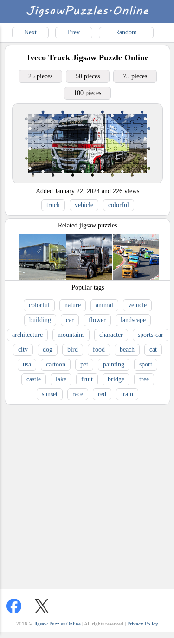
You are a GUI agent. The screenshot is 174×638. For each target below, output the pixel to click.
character (111, 334)
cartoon (55, 364)
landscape (133, 319)
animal (104, 305)
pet (84, 364)
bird (72, 349)
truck (53, 205)
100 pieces (87, 92)
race (77, 394)
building (40, 319)
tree (144, 379)
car (70, 319)
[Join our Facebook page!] (14, 606)
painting (113, 364)
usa (27, 364)
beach (127, 349)
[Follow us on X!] (42, 606)
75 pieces (135, 76)
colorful (118, 205)
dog (47, 349)
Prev (74, 32)
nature (72, 305)
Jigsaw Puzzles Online (57, 623)
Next (30, 32)
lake (61, 379)
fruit (87, 379)
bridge (116, 379)
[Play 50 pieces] (87, 180)
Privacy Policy (142, 623)
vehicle (84, 205)
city (23, 349)
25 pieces (40, 76)
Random (126, 32)
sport (145, 364)
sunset (50, 394)
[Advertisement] (87, 495)
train (127, 394)
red (102, 394)
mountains (71, 334)
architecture (27, 334)
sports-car (150, 334)
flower (97, 319)
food (99, 349)
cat (153, 349)
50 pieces (88, 76)
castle (33, 379)
